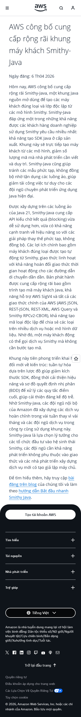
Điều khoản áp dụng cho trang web (30, 684)
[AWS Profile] (72, 8)
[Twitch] (36, 653)
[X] (7, 653)
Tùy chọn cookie (16, 697)
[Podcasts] (50, 653)
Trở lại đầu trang (38, 665)
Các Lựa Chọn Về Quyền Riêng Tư (29, 690)
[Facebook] (14, 653)
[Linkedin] (21, 653)
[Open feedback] (76, 359)
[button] (40, 515)
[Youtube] (43, 653)
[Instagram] (29, 653)
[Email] (57, 653)
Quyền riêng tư (16, 677)
